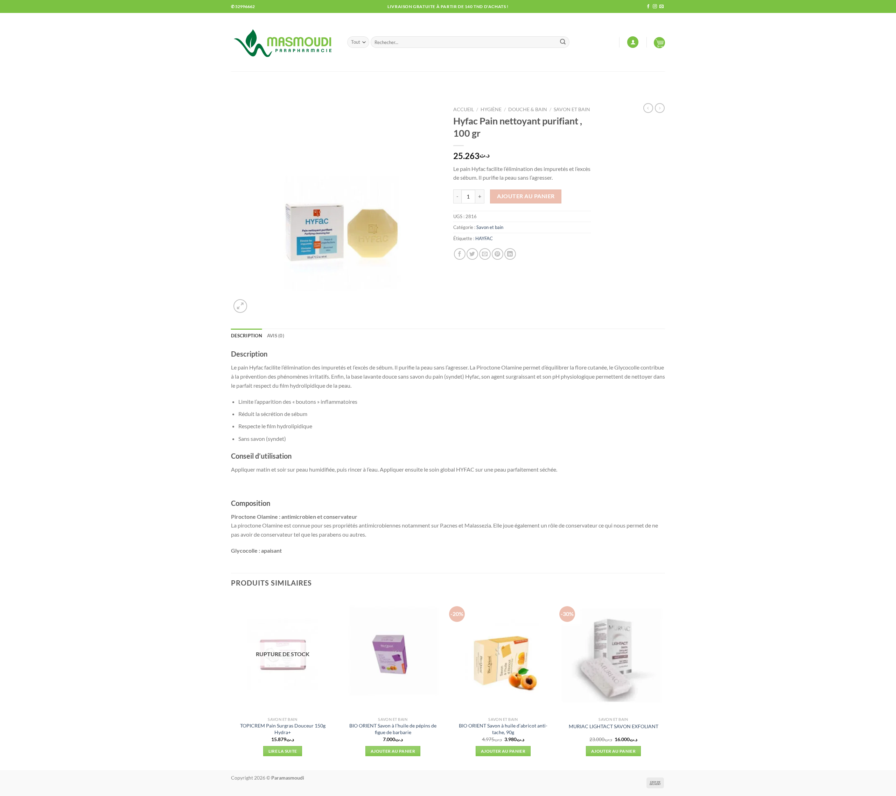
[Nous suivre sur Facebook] (648, 6)
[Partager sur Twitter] (472, 254)
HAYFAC (484, 238)
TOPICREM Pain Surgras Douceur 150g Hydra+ (283, 729)
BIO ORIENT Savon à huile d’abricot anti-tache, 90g (503, 729)
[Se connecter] (632, 42)
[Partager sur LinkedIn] (510, 254)
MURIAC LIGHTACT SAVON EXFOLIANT (613, 726)
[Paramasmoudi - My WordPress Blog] (284, 42)
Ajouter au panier (526, 196)
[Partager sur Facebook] (459, 254)
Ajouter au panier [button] (393, 751)
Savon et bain (572, 109)
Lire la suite (282, 751)
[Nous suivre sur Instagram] (655, 6)
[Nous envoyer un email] (661, 6)
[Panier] (659, 42)
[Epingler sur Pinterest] (497, 254)
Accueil (463, 109)
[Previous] (231, 682)
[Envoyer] (563, 42)
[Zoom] (240, 306)
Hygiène (491, 109)
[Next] (664, 682)
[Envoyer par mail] (485, 254)
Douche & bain (527, 109)
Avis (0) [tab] (275, 335)
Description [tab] (246, 335)
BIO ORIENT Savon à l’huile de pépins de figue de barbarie (392, 729)
